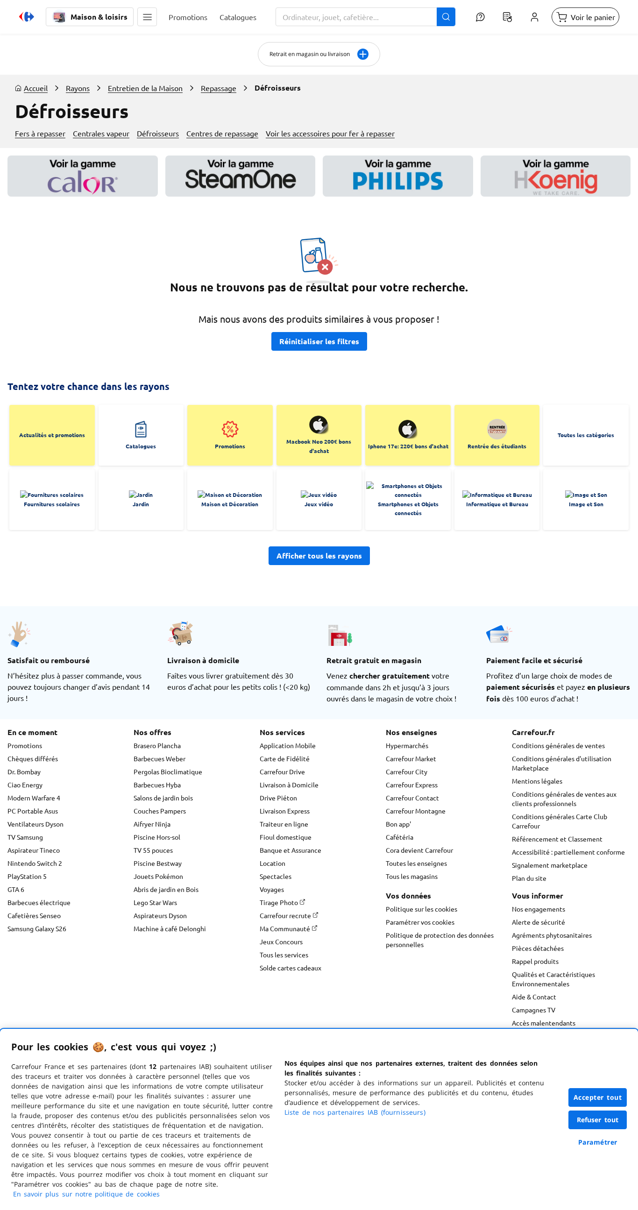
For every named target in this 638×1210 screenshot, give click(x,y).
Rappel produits (535, 961)
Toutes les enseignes (416, 863)
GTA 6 (15, 889)
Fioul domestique (286, 837)
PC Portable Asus (32, 811)
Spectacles (275, 876)
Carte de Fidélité (285, 758)
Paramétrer (597, 1142)
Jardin (141, 504)
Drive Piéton (278, 797)
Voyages (272, 889)
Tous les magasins (412, 876)
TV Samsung (25, 837)
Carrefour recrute (286, 915)
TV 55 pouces (153, 850)
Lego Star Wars (155, 902)
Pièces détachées (538, 948)
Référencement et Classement (557, 839)
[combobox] (365, 16)
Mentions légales (537, 781)
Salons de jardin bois (163, 797)
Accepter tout (598, 1097)
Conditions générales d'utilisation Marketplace (561, 763)
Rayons (78, 87)
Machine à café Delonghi (170, 928)
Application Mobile (288, 745)
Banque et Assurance (290, 850)
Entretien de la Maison (145, 87)
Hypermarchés (407, 745)
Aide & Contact (534, 996)
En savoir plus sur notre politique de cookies (86, 1193)
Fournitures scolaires (52, 504)
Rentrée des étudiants (497, 446)
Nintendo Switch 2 (34, 863)
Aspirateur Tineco (33, 850)
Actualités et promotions (52, 435)
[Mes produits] (507, 16)
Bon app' (398, 824)
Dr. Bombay (24, 771)
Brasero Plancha (157, 745)
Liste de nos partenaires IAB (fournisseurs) (354, 1112)
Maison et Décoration (229, 504)
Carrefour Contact (412, 797)
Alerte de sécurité (538, 922)
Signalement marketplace (550, 865)
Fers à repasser (40, 133)
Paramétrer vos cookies (420, 922)
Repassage (218, 87)
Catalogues (141, 446)
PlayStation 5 (27, 876)
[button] (147, 16)
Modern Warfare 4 (33, 797)
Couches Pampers (160, 811)
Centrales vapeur (101, 133)
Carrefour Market (411, 758)
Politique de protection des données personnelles (440, 939)
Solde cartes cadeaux (290, 967)
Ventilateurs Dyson (35, 824)
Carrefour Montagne (416, 811)
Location (272, 863)
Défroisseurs (158, 133)
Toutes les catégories (586, 435)
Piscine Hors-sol (157, 837)
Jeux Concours (281, 941)
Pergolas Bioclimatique (168, 771)
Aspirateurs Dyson (160, 915)
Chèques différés (32, 758)
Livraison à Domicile (289, 784)
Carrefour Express (412, 784)
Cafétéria (399, 837)
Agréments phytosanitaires (552, 935)
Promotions (230, 446)
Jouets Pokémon (158, 876)
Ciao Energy (25, 784)
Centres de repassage (222, 133)
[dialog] (319, 1119)
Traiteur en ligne (284, 824)
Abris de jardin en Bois (166, 889)
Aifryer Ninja (152, 824)
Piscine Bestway (158, 863)
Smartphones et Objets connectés (408, 508)
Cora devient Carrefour (419, 850)
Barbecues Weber (159, 758)
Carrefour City (406, 771)
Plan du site (529, 878)
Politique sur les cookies (421, 909)
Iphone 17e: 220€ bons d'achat (408, 446)
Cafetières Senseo (34, 915)
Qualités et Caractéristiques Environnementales (553, 979)
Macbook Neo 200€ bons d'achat (318, 446)
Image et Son (586, 504)
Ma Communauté (286, 928)
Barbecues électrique (39, 902)
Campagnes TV (533, 1009)
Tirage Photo (279, 902)
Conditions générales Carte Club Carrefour (559, 821)
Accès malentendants (543, 1023)
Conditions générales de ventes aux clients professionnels (564, 798)
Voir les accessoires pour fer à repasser (330, 133)
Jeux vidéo (319, 504)
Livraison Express (285, 811)
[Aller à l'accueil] (27, 16)
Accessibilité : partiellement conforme (568, 852)
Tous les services (284, 954)
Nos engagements (538, 909)
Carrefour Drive (282, 771)
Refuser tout (598, 1119)
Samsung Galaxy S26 (36, 928)
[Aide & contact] (480, 16)
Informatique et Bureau (497, 504)
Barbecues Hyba (157, 784)
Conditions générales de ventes (558, 745)
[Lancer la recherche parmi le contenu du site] (446, 17)
